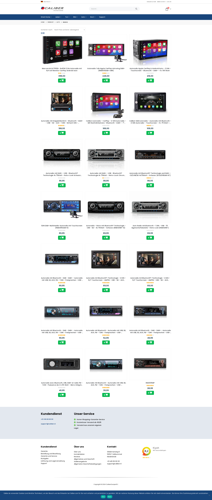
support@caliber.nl (48, 424)
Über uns (77, 452)
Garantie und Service (49, 456)
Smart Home (45, 17)
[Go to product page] (62, 49)
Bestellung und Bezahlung (51, 454)
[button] (42, 33)
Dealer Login (151, 2)
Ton (66, 17)
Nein (109, 497)
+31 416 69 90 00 (47, 419)
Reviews (77, 457)
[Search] (136, 9)
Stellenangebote (80, 461)
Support (102, 17)
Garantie (44, 451)
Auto (83, 17)
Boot (92, 17)
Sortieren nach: (47, 30)
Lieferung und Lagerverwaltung (53, 461)
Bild (74, 17)
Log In (169, 2)
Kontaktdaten (79, 454)
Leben (57, 17)
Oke (103, 497)
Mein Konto (161, 2)
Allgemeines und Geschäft (84, 459)
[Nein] (209, 495)
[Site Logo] (52, 9)
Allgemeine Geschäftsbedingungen (87, 464)
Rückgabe (44, 458)
